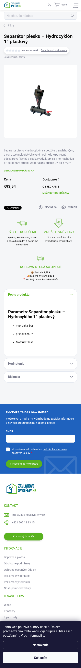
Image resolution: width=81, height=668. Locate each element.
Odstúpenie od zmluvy (17, 588)
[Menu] (76, 5)
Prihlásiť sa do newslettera (24, 463)
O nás (7, 604)
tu (44, 635)
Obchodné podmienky (17, 563)
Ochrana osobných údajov (20, 569)
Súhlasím (40, 658)
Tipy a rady (10, 617)
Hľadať (72, 15)
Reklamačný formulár (17, 582)
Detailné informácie (17, 170)
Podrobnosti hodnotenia (54, 50)
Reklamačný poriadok (17, 575)
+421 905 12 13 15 (23, 522)
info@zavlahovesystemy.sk (28, 514)
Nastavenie (41, 645)
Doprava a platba (14, 557)
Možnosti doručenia (55, 193)
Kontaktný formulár (23, 536)
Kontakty (9, 611)
